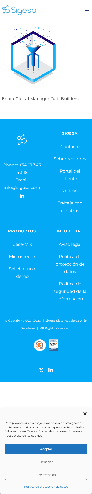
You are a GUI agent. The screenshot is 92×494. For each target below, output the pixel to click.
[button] (85, 414)
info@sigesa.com (22, 187)
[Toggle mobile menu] (87, 10)
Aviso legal (70, 244)
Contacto (70, 146)
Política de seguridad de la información (70, 291)
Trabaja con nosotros (70, 206)
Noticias (70, 190)
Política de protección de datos (46, 486)
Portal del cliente (70, 175)
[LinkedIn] (22, 196)
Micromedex (22, 256)
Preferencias (46, 475)
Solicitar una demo (22, 272)
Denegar (46, 462)
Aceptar (46, 449)
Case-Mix (22, 244)
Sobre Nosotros (70, 158)
